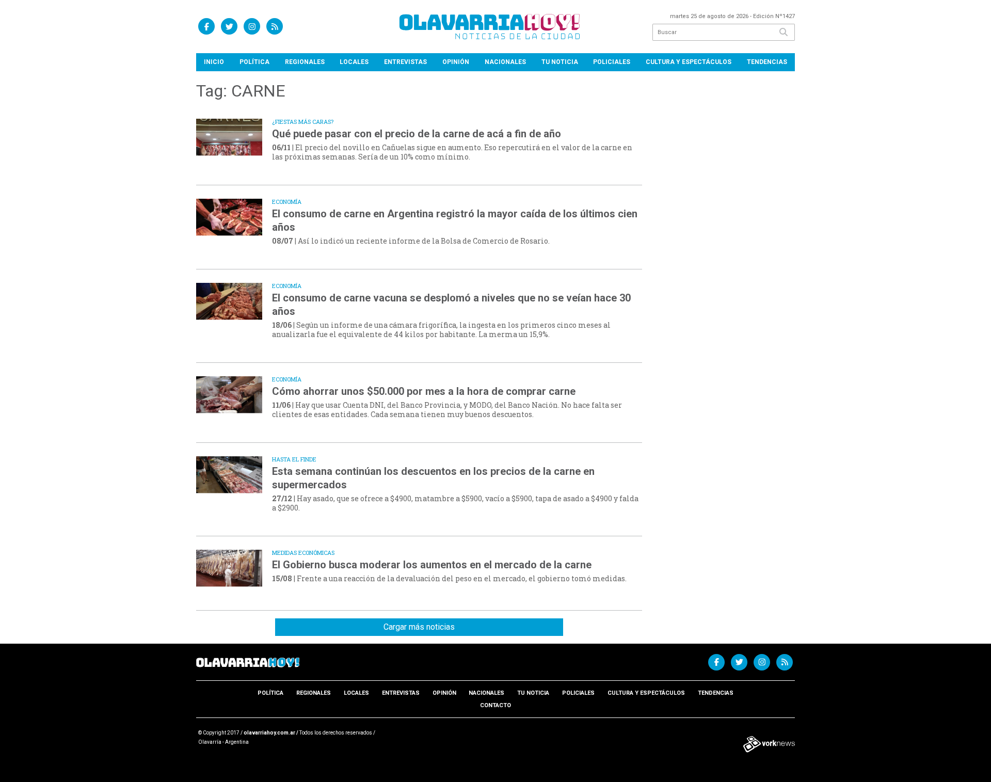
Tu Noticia (559, 62)
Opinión (455, 62)
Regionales (305, 62)
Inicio (214, 62)
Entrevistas (405, 62)
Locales (354, 62)
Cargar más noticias (419, 627)
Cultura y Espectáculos (688, 62)
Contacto (495, 705)
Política (254, 62)
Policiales (611, 62)
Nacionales (505, 62)
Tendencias (767, 62)
